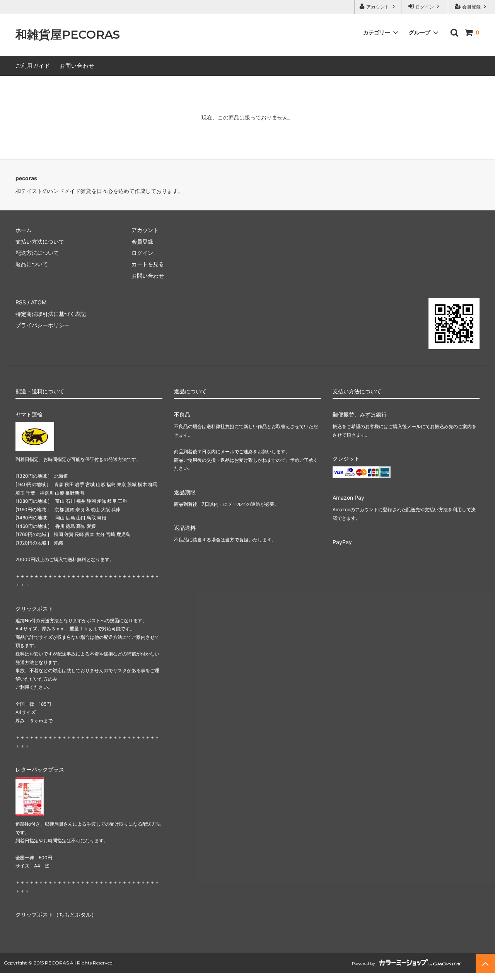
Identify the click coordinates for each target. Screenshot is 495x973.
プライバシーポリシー (42, 325)
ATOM (38, 302)
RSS (20, 302)
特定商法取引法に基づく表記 (50, 314)
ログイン (424, 7)
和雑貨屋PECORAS (67, 35)
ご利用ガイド (32, 65)
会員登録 (471, 7)
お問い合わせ (77, 65)
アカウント (378, 7)
